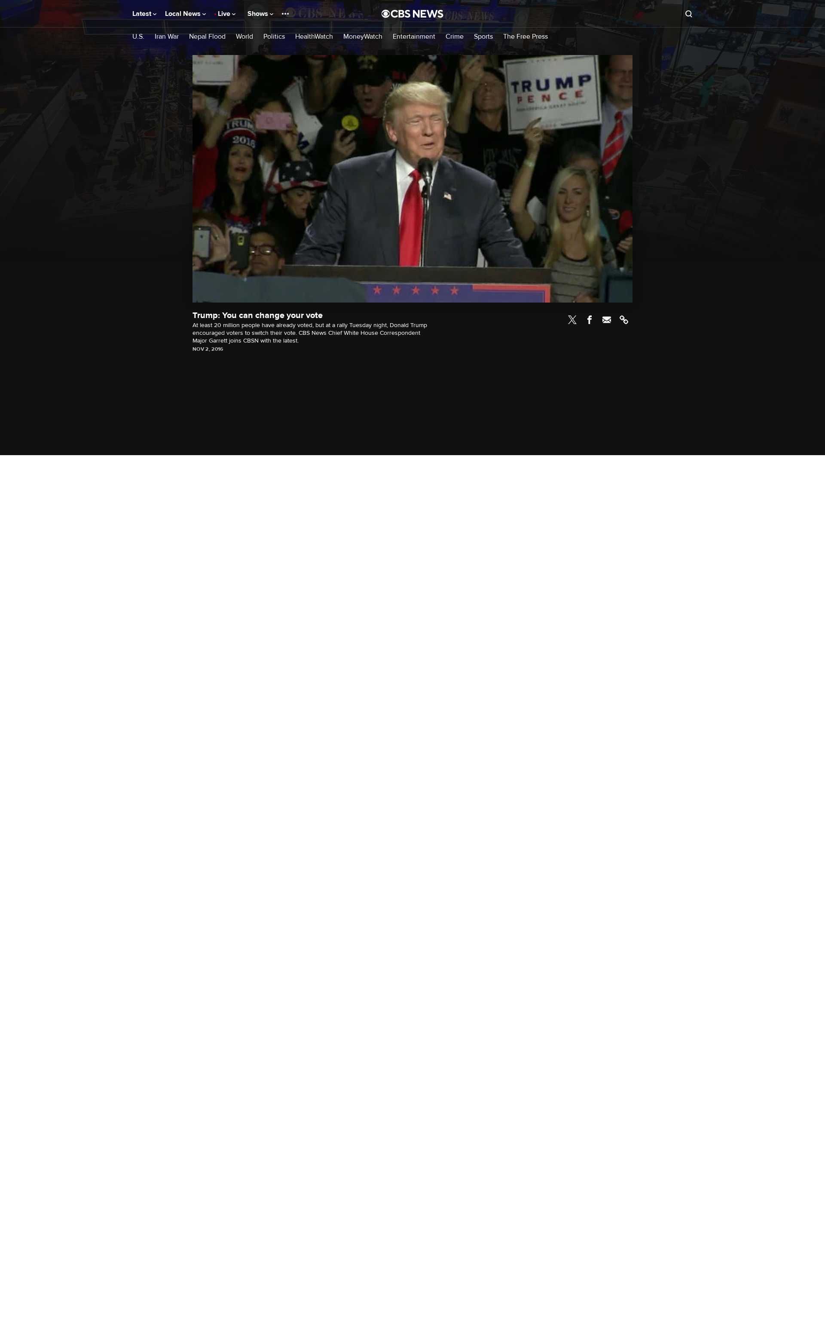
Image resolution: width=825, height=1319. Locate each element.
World (244, 37)
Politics (274, 37)
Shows (259, 13)
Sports (483, 37)
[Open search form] (689, 14)
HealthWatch (314, 37)
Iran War (167, 37)
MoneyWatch (362, 37)
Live (225, 13)
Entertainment (414, 37)
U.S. (138, 37)
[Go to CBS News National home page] (412, 13)
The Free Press (525, 37)
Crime (455, 37)
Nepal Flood (207, 37)
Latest (142, 13)
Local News (183, 13)
